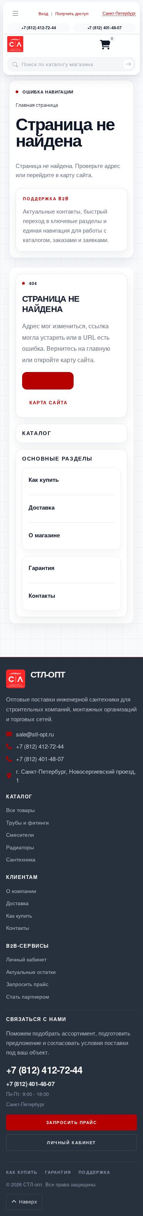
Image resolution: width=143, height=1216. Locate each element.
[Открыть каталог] (15, 13)
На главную (47, 380)
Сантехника (20, 859)
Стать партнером (27, 996)
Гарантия (42, 568)
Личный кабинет (26, 959)
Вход (43, 13)
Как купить (44, 479)
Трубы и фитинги (27, 822)
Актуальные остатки (31, 971)
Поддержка (94, 1172)
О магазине (44, 535)
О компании (21, 891)
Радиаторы (20, 847)
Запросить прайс (27, 984)
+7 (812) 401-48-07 (104, 27)
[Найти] (128, 64)
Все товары (20, 810)
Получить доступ (71, 13)
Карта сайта (48, 402)
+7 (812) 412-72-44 (38, 27)
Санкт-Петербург (119, 13)
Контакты (42, 595)
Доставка (42, 507)
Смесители (20, 834)
